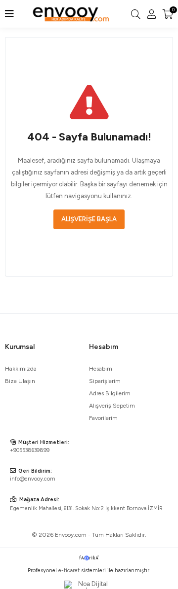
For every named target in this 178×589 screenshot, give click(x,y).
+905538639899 (29, 450)
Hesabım (100, 368)
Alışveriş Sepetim (112, 405)
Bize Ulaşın (20, 381)
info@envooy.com (32, 479)
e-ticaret (69, 570)
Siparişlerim (105, 381)
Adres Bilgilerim (110, 393)
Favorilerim (103, 418)
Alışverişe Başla (89, 219)
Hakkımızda (21, 368)
